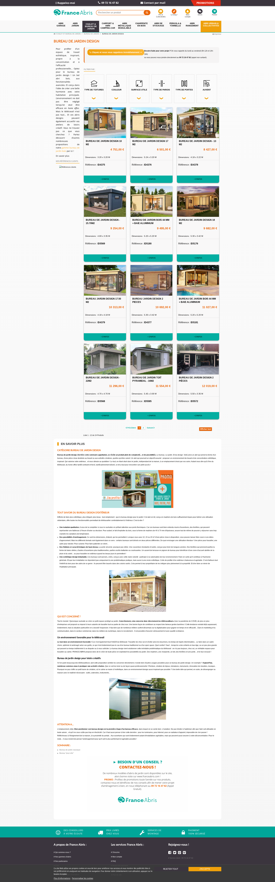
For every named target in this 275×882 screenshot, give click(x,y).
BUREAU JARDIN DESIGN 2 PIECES (147, 300)
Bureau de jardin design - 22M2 (103, 379)
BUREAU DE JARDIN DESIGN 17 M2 (150, 143)
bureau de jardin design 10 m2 (104, 143)
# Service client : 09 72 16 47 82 (180, 858)
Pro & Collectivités (160, 16)
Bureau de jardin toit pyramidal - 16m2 (146, 379)
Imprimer (217, 34)
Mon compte (187, 16)
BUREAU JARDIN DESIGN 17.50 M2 (103, 300)
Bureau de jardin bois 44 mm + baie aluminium (150, 221)
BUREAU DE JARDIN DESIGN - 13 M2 (197, 143)
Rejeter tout (170, 869)
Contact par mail (154, 2)
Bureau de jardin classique (69, 750)
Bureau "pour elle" (66, 753)
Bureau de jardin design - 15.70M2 (103, 221)
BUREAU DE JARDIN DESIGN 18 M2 (197, 221)
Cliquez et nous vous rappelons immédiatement (115, 52)
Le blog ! (174, 15)
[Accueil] (54, 34)
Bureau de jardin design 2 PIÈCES (196, 379)
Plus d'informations (62, 878)
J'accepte (205, 869)
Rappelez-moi (66, 3)
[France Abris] (73, 12)
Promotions (205, 3)
